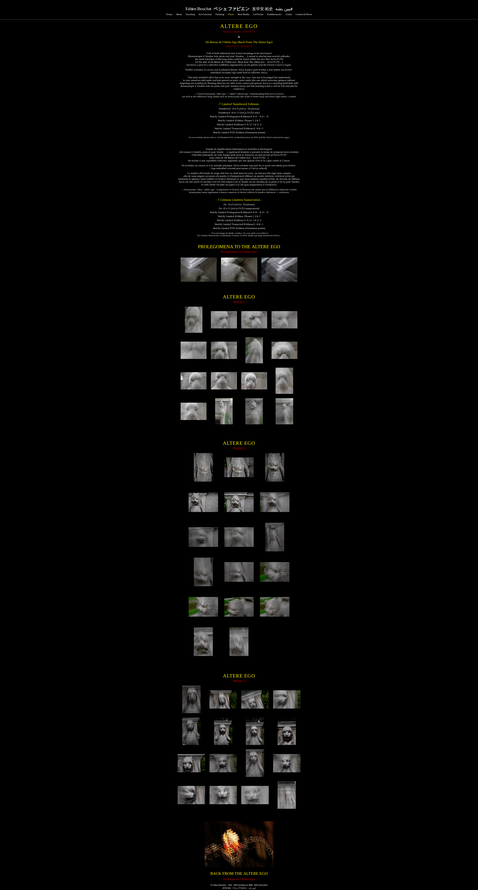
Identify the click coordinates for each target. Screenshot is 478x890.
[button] (199, 270)
